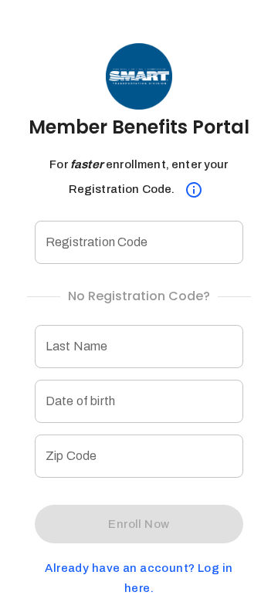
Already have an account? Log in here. (138, 578)
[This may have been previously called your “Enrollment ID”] (193, 189)
